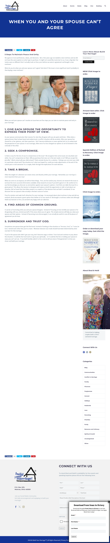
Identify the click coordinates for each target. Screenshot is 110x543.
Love (85, 410)
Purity (86, 424)
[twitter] (87, 352)
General (86, 396)
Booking (99, 6)
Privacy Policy (65, 540)
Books (79, 6)
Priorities (87, 420)
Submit (62, 528)
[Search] (105, 6)
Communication (89, 372)
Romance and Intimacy (91, 429)
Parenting (87, 415)
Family (86, 382)
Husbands (87, 405)
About (65, 6)
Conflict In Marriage (90, 377)
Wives (86, 443)
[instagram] (90, 352)
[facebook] (84, 352)
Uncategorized (89, 438)
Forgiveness (88, 391)
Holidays (87, 401)
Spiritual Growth (89, 434)
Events (72, 6)
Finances (87, 386)
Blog (85, 6)
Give (91, 6)
